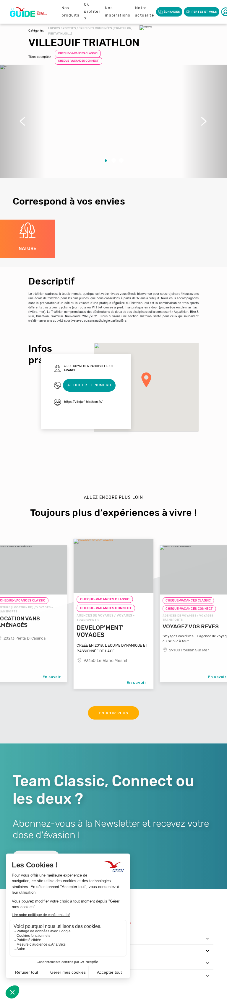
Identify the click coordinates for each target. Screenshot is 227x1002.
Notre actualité (144, 11)
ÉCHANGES (172, 12)
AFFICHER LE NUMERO (89, 385)
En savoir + (53, 676)
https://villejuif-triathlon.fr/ (83, 402)
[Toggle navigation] (208, 938)
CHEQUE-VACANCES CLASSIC (78, 53)
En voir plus (114, 713)
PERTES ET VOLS (204, 12)
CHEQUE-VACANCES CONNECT (78, 61)
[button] (23, 121)
